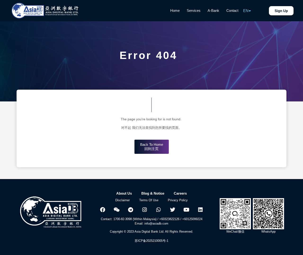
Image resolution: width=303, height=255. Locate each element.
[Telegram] (130, 210)
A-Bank (213, 10)
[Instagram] (144, 210)
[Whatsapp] (158, 210)
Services (194, 10)
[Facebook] (103, 210)
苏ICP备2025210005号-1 (151, 240)
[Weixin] (116, 210)
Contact (232, 10)
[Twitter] (172, 210)
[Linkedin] (200, 210)
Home (175, 10)
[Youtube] (186, 210)
